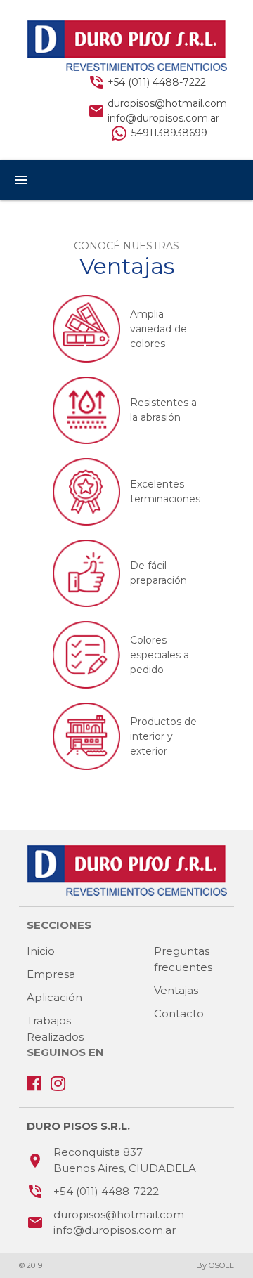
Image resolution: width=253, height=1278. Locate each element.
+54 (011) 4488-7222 (157, 82)
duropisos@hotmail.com (167, 103)
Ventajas (176, 990)
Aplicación (54, 997)
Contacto (179, 1013)
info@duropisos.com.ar (163, 118)
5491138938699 (169, 132)
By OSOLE (215, 1265)
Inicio (41, 951)
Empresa (51, 974)
